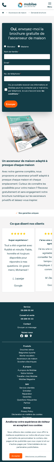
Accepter (16, 456)
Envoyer (10, 104)
